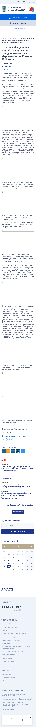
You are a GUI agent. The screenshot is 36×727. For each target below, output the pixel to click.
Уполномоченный (10, 620)
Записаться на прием (19, 17)
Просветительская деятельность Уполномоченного (14, 695)
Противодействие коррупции (12, 651)
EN (33, 2)
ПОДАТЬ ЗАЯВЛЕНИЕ (19, 23)
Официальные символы (11, 640)
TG (6, 590)
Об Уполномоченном (9, 627)
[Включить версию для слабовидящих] (19, 1)
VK (3, 590)
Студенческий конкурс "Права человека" (17, 699)
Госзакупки (6, 643)
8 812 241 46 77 (12, 607)
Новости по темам (8, 677)
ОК (9, 590)
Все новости (18, 512)
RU (29, 2)
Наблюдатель (7, 66)
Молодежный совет (9, 655)
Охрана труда (7, 658)
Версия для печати (9, 447)
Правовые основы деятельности (14, 634)
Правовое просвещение (12, 690)
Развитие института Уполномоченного (16, 637)
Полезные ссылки (8, 709)
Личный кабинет (8, 661)
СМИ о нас (5, 681)
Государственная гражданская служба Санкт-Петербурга (16, 647)
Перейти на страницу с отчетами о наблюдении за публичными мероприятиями (14, 438)
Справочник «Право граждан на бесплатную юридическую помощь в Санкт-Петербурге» (15, 704)
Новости (5, 671)
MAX (12, 590)
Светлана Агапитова (9, 624)
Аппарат (5, 630)
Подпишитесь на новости (11, 521)
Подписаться (19, 531)
